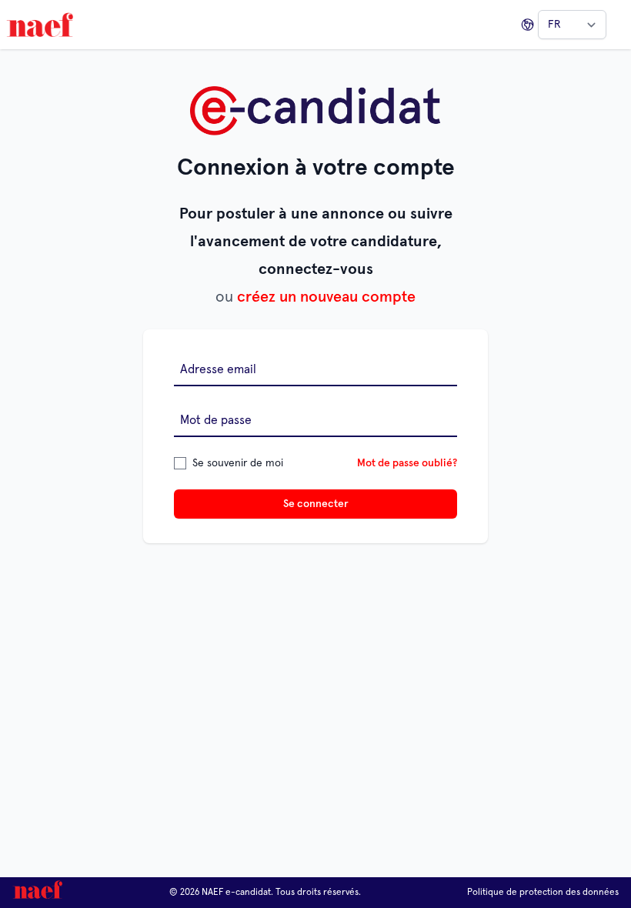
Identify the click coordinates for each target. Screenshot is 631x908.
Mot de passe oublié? (407, 463)
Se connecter (316, 504)
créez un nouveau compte (326, 297)
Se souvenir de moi (237, 463)
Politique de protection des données (543, 892)
